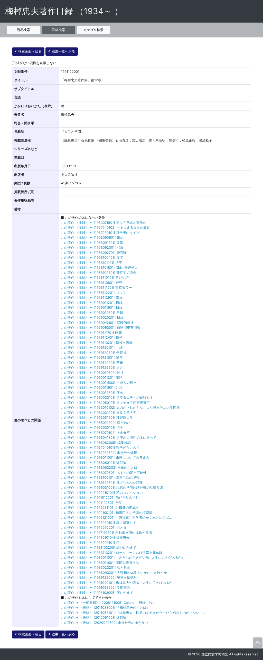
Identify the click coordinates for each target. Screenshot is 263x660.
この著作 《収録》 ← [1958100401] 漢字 (92, 257)
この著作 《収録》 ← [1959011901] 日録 (92, 307)
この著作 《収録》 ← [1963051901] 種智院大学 (97, 417)
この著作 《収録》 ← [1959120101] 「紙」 (93, 347)
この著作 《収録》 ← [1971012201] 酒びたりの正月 (100, 497)
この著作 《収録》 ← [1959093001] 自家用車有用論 (100, 327)
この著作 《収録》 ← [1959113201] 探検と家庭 (97, 343)
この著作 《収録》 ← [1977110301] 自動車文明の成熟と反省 (106, 533)
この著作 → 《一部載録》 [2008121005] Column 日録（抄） (108, 603)
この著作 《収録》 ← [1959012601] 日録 (92, 313)
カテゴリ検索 (93, 30)
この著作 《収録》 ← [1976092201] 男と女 (94, 527)
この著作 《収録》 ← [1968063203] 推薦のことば (99, 467)
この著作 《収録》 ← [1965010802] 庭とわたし (97, 423)
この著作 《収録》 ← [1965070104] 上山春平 (95, 433)
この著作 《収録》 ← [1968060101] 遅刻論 (93, 463)
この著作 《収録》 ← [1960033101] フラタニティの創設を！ (107, 397)
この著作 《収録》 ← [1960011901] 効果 (92, 387)
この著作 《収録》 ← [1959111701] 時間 (91, 333)
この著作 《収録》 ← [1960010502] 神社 (92, 373)
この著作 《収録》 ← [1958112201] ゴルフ (93, 293)
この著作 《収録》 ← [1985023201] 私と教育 (95, 567)
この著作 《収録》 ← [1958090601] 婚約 (92, 237)
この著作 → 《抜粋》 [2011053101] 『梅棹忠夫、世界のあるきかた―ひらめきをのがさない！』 (133, 613)
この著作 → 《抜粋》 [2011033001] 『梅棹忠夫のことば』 (105, 607)
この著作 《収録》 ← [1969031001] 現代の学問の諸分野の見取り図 (112, 487)
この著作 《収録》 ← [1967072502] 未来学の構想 (99, 453)
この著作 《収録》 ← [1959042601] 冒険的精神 (97, 323)
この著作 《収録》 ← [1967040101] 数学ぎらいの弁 (100, 447)
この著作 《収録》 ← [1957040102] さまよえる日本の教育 (105, 227)
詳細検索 (58, 30)
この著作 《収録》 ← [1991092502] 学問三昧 (95, 587)
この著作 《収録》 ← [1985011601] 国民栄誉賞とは (100, 563)
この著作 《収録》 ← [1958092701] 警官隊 (94, 253)
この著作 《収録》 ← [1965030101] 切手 (92, 427)
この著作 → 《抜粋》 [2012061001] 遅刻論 (93, 617)
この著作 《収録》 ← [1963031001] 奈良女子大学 (98, 413)
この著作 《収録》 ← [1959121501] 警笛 (92, 357)
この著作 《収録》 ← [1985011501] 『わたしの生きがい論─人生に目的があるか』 (123, 557)
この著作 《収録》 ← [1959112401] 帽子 (92, 337)
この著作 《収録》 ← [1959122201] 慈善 (92, 363)
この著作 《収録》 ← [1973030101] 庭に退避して (98, 523)
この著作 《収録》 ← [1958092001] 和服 (92, 247)
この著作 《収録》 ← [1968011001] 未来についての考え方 (105, 457)
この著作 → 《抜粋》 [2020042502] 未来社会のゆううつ (104, 623)
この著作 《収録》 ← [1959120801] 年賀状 (93, 353)
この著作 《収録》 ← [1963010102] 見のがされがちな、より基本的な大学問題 (120, 407)
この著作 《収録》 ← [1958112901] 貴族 (92, 297)
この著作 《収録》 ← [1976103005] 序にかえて (97, 593)
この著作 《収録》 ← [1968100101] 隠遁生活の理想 (100, 477)
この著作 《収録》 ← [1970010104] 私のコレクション (102, 493)
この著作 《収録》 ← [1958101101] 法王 (91, 263)
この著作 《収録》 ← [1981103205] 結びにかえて (98, 547)
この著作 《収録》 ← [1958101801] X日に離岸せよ (99, 267)
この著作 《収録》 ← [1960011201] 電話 (92, 377)
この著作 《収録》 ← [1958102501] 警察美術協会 (98, 273)
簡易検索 (23, 30)
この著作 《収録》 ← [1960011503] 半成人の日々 (98, 383)
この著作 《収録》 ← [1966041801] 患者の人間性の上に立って (108, 437)
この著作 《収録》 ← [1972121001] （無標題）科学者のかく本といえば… (116, 517)
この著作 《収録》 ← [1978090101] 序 (90, 543)
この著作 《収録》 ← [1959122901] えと (92, 367)
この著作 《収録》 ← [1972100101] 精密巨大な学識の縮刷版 (106, 513)
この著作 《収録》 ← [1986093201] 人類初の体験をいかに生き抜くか (114, 573)
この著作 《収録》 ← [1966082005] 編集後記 (96, 443)
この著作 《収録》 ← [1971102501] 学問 (91, 503)
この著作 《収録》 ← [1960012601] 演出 (92, 393)
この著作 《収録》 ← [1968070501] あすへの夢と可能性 (104, 473)
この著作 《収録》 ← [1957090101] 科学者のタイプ (100, 233)
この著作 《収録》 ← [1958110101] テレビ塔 (95, 277)
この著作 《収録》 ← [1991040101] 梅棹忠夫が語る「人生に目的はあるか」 (118, 583)
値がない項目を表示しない (36, 63)
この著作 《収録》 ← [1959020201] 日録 (92, 317)
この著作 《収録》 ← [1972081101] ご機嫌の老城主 (100, 507)
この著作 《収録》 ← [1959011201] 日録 (92, 303)
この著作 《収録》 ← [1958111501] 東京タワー (96, 287)
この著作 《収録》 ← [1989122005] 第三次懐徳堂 (99, 577)
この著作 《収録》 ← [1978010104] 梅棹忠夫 (95, 537)
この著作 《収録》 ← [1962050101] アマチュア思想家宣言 (105, 403)
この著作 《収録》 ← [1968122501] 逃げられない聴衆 (102, 483)
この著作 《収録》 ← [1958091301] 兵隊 (92, 243)
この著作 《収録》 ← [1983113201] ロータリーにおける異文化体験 (112, 553)
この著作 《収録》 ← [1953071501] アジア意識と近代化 (103, 223)
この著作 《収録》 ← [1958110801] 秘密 (92, 283)
